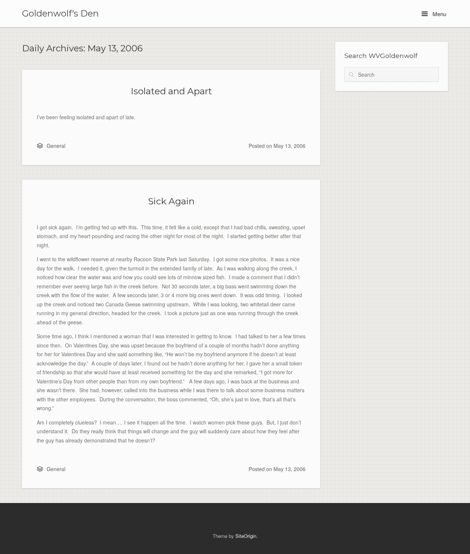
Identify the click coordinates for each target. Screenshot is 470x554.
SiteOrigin (245, 535)
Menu (438, 14)
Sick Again (171, 201)
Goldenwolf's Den (60, 13)
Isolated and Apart (171, 90)
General (56, 145)
